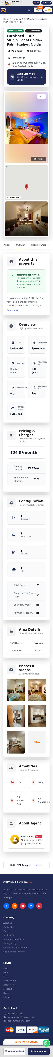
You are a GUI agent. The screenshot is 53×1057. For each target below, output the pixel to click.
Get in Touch (10, 1008)
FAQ (5, 976)
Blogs (6, 993)
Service (7, 962)
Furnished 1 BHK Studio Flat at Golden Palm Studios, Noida (24, 40)
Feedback (7, 988)
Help (5, 972)
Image (40, 159)
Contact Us (8, 927)
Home (6, 19)
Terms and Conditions (13, 939)
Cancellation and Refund (15, 947)
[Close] (2, 3)
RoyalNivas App (16, 2)
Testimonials (9, 935)
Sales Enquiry (9, 980)
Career (6, 931)
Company (8, 917)
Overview (20, 244)
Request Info (9, 984)
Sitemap (7, 997)
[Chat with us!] (46, 1043)
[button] (26, 187)
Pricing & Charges (39, 244)
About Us (7, 923)
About (7, 244)
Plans (5, 968)
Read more (13, 310)
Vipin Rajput (30, 836)
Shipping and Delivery (13, 951)
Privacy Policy (9, 943)
